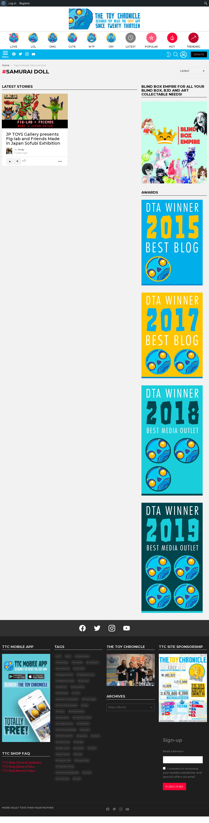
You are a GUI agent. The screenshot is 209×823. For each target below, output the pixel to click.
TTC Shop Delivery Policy (18, 766)
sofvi (93, 748)
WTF (92, 46)
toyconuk (83, 760)
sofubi (79, 748)
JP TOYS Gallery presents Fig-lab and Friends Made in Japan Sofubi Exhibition (33, 139)
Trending (193, 46)
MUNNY (84, 723)
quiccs (83, 735)
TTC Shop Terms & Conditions (22, 762)
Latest (131, 46)
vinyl (88, 772)
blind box (83, 656)
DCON (80, 668)
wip (78, 778)
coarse (78, 662)
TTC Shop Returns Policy (18, 770)
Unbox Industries (68, 772)
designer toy (87, 674)
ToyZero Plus (65, 766)
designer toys (66, 680)
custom (93, 662)
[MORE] (60, 161)
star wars (63, 754)
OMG (52, 46)
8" (69, 656)
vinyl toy (63, 778)
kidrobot (63, 717)
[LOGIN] (183, 54)
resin (96, 735)
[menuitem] (3, 3)
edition (62, 686)
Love (13, 46)
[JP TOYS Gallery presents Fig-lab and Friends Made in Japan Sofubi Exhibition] (35, 111)
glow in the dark (68, 699)
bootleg (62, 662)
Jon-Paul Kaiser (67, 705)
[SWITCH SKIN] (168, 54)
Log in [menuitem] (12, 3)
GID (77, 692)
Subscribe (174, 786)
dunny (85, 680)
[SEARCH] (175, 54)
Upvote (9, 161)
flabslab (63, 692)
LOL (33, 46)
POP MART (65, 735)
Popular (151, 46)
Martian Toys (83, 717)
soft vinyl (63, 748)
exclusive (78, 686)
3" (59, 656)
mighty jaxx (65, 723)
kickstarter (77, 711)
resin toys (63, 741)
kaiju (61, 711)
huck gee (90, 699)
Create (199, 54)
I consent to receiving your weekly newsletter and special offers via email (182, 772)
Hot (172, 46)
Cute (72, 46)
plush (86, 729)
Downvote (17, 161)
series (80, 741)
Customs (63, 668)
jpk (86, 705)
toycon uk (64, 760)
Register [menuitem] (24, 3)
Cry (111, 46)
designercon (65, 674)
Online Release (67, 729)
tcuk (79, 754)
